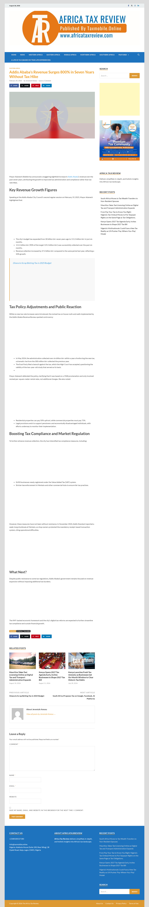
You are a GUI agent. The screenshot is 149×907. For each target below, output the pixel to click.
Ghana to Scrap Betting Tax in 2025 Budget (32, 263)
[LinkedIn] (138, 6)
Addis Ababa (73, 177)
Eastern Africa (53, 55)
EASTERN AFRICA (14, 68)
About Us (99, 903)
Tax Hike (27, 631)
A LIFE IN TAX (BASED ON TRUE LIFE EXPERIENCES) (31, 60)
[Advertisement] (52, 158)
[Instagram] (135, 6)
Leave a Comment (45, 81)
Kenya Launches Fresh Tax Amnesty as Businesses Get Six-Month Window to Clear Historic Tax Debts (80, 676)
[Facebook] (128, 6)
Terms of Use (133, 903)
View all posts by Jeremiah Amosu (41, 714)
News (22, 55)
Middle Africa (70, 55)
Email (12, 786)
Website (13, 797)
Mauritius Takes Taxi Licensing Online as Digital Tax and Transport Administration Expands (21, 676)
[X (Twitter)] (131, 6)
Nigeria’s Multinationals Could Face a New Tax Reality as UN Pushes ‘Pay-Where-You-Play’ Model (119, 231)
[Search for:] (120, 75)
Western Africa (36, 55)
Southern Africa (107, 55)
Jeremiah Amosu (31, 81)
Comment (14, 744)
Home (13, 55)
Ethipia (19, 631)
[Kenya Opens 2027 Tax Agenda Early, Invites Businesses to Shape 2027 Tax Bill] (52, 661)
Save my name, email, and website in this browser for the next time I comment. (46, 810)
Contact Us (109, 903)
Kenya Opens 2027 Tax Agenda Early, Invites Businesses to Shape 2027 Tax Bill (52, 676)
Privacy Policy (121, 903)
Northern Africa (88, 55)
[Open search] (138, 54)
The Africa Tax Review (31, 903)
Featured (123, 55)
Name (12, 775)
